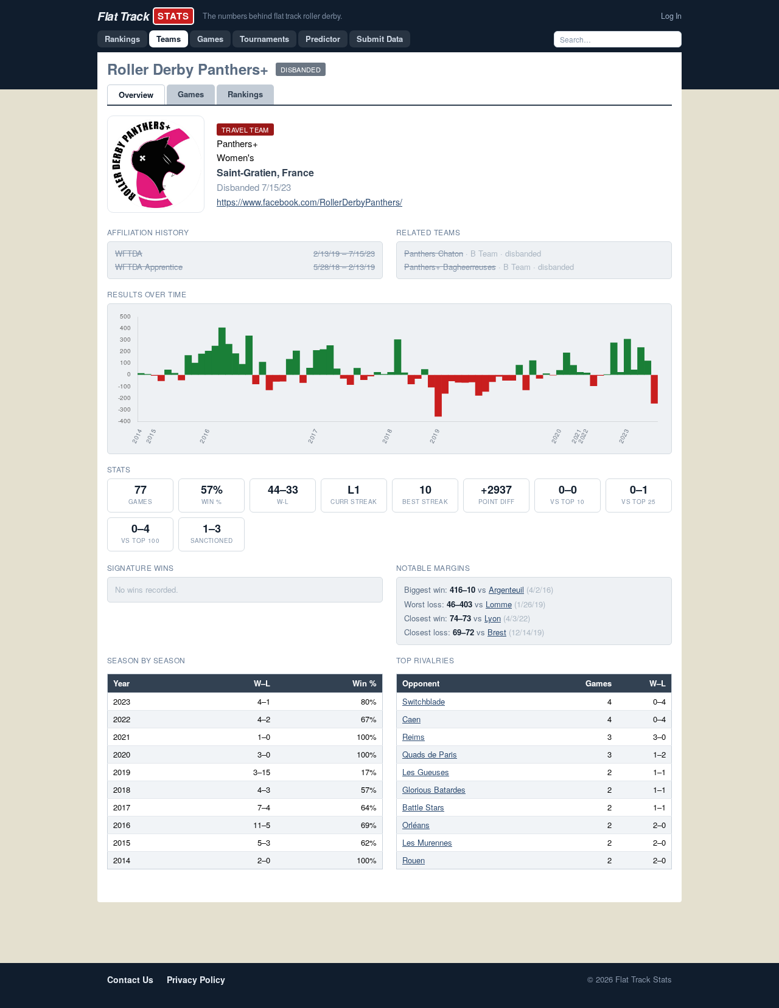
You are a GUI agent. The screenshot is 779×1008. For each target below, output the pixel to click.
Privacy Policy (196, 979)
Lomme (499, 604)
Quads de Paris (429, 754)
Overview (136, 94)
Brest (496, 632)
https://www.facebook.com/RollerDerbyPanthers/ (309, 202)
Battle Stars (423, 807)
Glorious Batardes (434, 789)
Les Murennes (427, 842)
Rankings (122, 38)
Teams (168, 38)
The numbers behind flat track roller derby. (272, 15)
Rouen (413, 860)
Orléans (416, 824)
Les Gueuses (425, 772)
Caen (411, 719)
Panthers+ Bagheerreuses (450, 266)
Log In (671, 15)
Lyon (492, 618)
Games (210, 38)
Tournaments (264, 38)
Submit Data (380, 38)
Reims (413, 736)
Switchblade (423, 701)
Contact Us (130, 979)
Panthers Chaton (433, 253)
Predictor (323, 38)
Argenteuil (506, 589)
